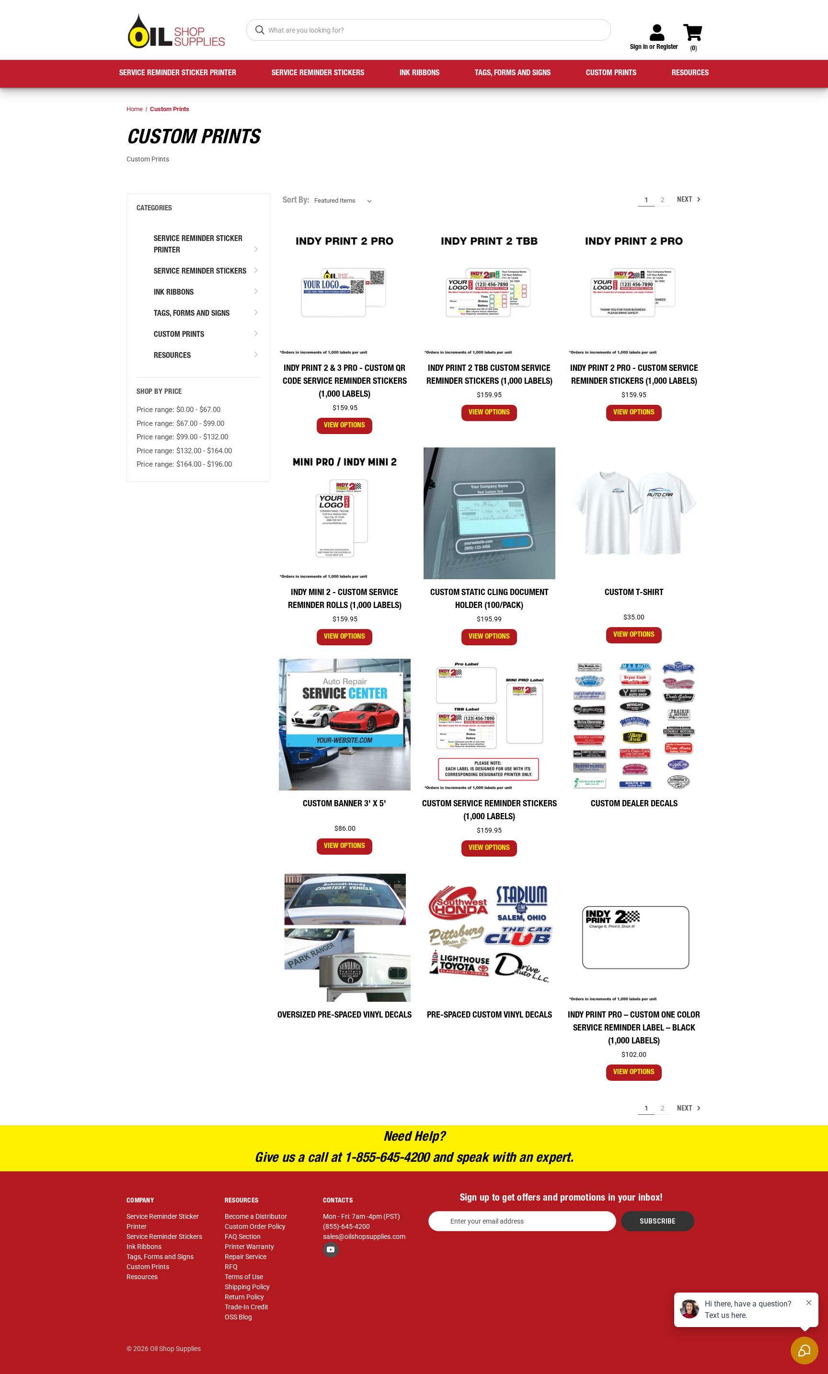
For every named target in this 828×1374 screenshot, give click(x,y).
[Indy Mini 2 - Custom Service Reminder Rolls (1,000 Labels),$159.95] (345, 513)
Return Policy (244, 1297)
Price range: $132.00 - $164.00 (184, 451)
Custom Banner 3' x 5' (344, 804)
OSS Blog (238, 1317)
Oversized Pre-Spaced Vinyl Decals (344, 1015)
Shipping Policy (247, 1287)
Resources (690, 74)
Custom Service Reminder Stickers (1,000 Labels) (489, 811)
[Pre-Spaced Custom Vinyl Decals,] (489, 936)
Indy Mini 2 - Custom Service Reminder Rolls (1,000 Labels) (345, 599)
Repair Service (245, 1256)
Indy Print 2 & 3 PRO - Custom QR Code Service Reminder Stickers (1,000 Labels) (345, 382)
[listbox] (345, 201)
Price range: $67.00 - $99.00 (180, 423)
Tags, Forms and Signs (513, 74)
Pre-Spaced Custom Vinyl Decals (489, 1015)
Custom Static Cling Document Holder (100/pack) (489, 599)
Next (685, 199)
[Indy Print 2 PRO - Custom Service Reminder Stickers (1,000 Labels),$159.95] (634, 289)
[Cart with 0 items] (697, 28)
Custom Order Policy (255, 1226)
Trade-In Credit (246, 1307)
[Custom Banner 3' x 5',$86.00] (345, 724)
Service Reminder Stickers (318, 74)
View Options (344, 425)
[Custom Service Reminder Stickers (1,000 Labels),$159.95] (489, 724)
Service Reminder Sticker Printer (177, 74)
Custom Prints (611, 74)
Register (667, 47)
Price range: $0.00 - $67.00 (178, 409)
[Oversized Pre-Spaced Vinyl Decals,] (345, 936)
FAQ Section (243, 1236)
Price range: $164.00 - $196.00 (184, 464)
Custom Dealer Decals (634, 804)
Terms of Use (244, 1277)
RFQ (231, 1267)
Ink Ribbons (419, 74)
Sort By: (296, 200)
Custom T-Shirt (634, 593)
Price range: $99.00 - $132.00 (182, 437)
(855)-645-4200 (346, 1226)
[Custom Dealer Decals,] (634, 724)
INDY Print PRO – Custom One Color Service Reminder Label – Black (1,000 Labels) (634, 1028)
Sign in (639, 47)
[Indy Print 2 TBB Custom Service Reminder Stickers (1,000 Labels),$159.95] (489, 289)
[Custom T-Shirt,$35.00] (634, 513)
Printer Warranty (249, 1246)
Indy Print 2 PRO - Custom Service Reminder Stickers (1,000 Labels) (634, 375)
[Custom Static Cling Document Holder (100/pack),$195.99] (489, 513)
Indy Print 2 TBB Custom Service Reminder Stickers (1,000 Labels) (489, 375)
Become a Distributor (256, 1216)
